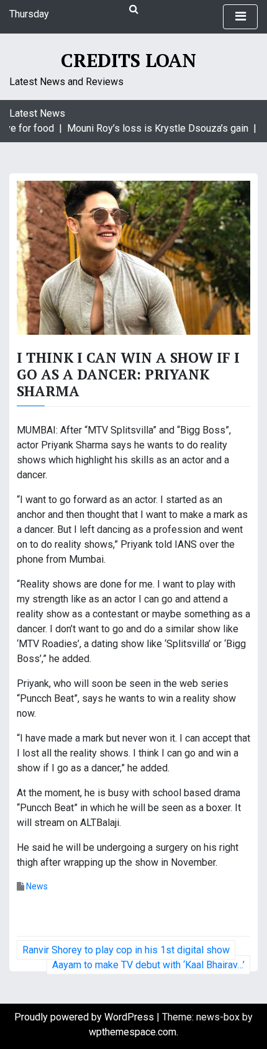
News (37, 886)
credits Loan (128, 60)
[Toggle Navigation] (240, 16)
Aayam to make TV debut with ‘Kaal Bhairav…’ (148, 965)
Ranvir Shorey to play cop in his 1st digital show (126, 950)
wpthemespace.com (132, 1032)
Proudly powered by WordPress (85, 1017)
